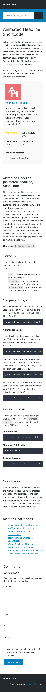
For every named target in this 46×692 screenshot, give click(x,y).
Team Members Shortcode (20, 538)
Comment (9, 586)
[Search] (38, 15)
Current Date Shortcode (19, 531)
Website (7, 637)
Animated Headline (16, 102)
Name (7, 614)
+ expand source (12, 450)
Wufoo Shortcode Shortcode (21, 544)
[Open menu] (41, 4)
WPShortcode (9, 4)
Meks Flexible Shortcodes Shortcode (25, 550)
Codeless (38, 687)
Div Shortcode (14, 541)
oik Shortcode (14, 534)
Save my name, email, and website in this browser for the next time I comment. (24, 652)
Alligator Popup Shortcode (20, 547)
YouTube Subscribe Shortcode (22, 528)
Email (7, 626)
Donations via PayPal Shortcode (23, 525)
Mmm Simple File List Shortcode (23, 553)
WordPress (34, 684)
